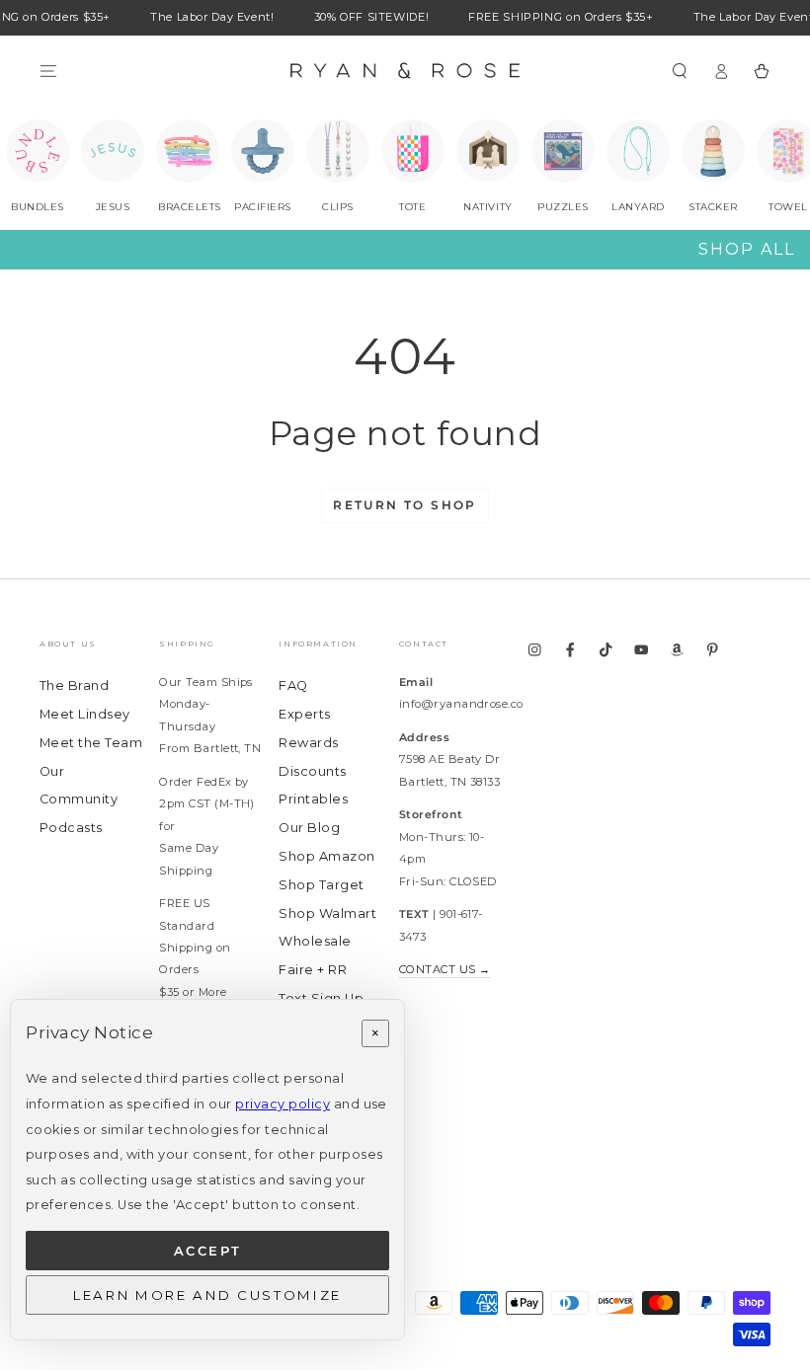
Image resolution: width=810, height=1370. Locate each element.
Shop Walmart (327, 913)
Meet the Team (91, 742)
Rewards (308, 742)
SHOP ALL (746, 249)
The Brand (74, 685)
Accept (208, 1250)
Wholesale (315, 941)
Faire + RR (313, 969)
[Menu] (48, 70)
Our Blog (309, 827)
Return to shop (405, 504)
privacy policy (282, 1104)
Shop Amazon (326, 856)
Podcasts (71, 827)
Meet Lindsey (85, 714)
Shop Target (321, 884)
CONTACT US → (445, 969)
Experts (304, 714)
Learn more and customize (207, 1295)
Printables (313, 799)
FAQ (293, 685)
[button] (679, 70)
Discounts (312, 771)
